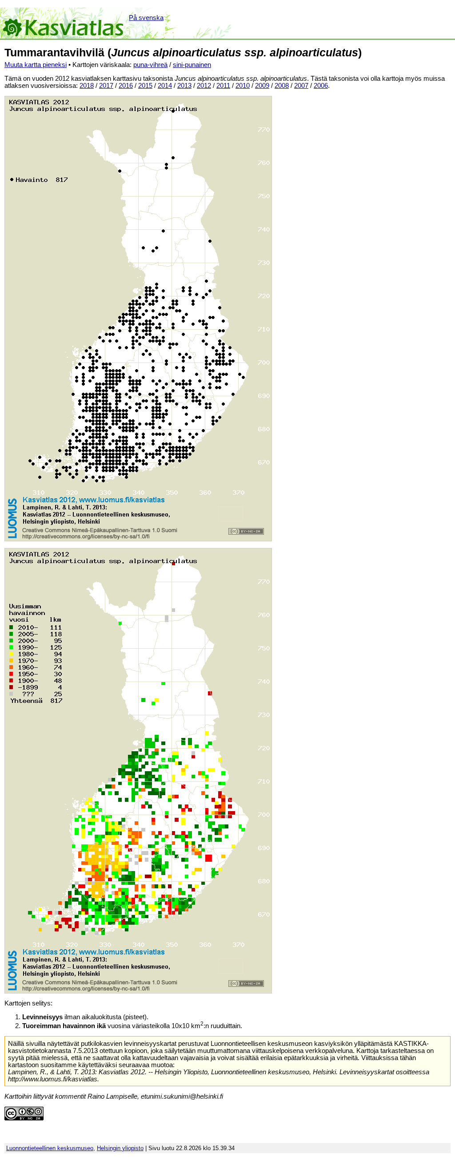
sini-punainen (192, 64)
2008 (282, 85)
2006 (321, 85)
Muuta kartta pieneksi (35, 64)
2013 (184, 85)
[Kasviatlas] (64, 23)
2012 (204, 85)
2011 (223, 85)
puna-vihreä (150, 64)
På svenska (146, 17)
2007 (301, 85)
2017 (106, 85)
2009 (262, 85)
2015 (145, 85)
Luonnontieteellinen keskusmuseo (49, 1148)
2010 (242, 85)
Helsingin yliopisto (120, 1148)
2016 (126, 85)
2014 (165, 85)
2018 (87, 85)
